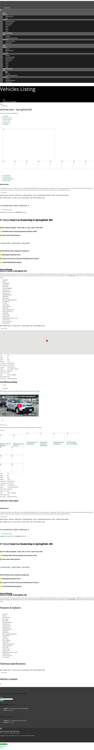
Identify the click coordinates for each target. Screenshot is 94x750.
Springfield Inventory (10, 21)
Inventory (5, 19)
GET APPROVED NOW (6, 209)
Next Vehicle (5, 124)
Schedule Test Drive (7, 119)
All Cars (7, 26)
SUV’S (7, 28)
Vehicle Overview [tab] (6, 175)
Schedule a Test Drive (10, 41)
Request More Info (7, 117)
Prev (1, 430)
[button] (47, 341)
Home (4, 13)
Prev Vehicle (5, 116)
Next (3, 430)
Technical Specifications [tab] (8, 178)
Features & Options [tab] (7, 177)
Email (1, 697)
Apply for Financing (7, 33)
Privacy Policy (9, 42)
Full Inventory (8, 24)
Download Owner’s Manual (11, 38)
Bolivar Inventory (9, 23)
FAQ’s (7, 18)
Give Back (8, 36)
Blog (4, 34)
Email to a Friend (6, 122)
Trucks (7, 29)
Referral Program (9, 16)
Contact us (5, 39)
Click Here (2, 212)
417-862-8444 (7, 7)
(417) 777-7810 (10, 722)
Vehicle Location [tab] (6, 180)
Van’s (7, 31)
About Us (5, 14)
